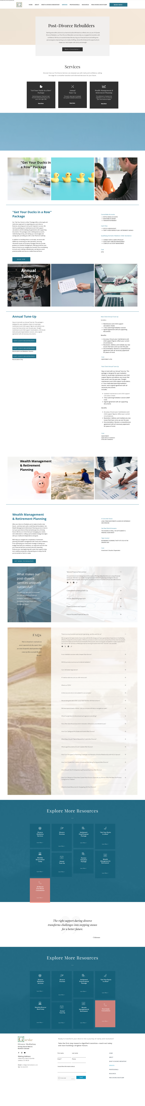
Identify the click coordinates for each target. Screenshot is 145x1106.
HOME (111, 1053)
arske (29, 1040)
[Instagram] (22, 1053)
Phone (74, 1059)
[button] (74, 5)
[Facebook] (18, 1053)
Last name (75, 1053)
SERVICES (111, 1065)
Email (59, 1059)
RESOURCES (112, 1073)
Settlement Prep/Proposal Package (84, 834)
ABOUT (111, 1057)
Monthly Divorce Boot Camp (40, 859)
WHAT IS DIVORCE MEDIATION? (117, 1061)
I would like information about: (66, 1066)
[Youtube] (25, 1053)
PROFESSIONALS (113, 1069)
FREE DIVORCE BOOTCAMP (116, 1078)
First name (61, 1053)
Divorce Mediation (27, 1044)
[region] (40, 836)
